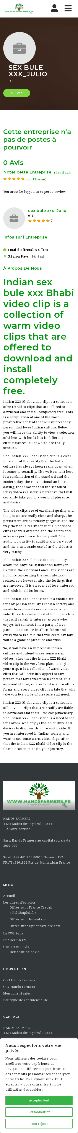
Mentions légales (17, 993)
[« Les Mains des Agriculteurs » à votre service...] (21, 8)
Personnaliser (39, 1112)
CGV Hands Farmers (19, 986)
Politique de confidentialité (25, 1000)
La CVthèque (13, 933)
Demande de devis (24, 952)
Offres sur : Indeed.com (29, 919)
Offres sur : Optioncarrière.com (35, 926)
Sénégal (38, 256)
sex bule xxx (53, 575)
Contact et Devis (16, 946)
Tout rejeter (39, 1123)
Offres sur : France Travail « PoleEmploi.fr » (31, 910)
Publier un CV (14, 940)
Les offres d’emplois (19, 902)
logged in (31, 191)
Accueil (9, 895)
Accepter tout (39, 1100)
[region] (39, 1085)
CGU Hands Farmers (19, 980)
